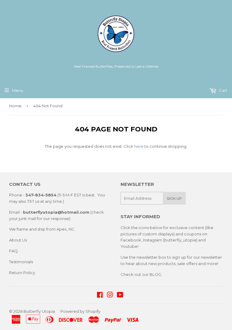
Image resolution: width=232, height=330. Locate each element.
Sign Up (174, 198)
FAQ (13, 250)
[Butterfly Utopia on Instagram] (110, 295)
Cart (222, 90)
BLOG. (156, 274)
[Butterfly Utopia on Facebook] (100, 295)
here (138, 146)
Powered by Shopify (80, 311)
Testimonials (21, 261)
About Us (18, 240)
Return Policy (22, 272)
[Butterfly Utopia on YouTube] (120, 295)
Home (15, 105)
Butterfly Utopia (39, 311)
